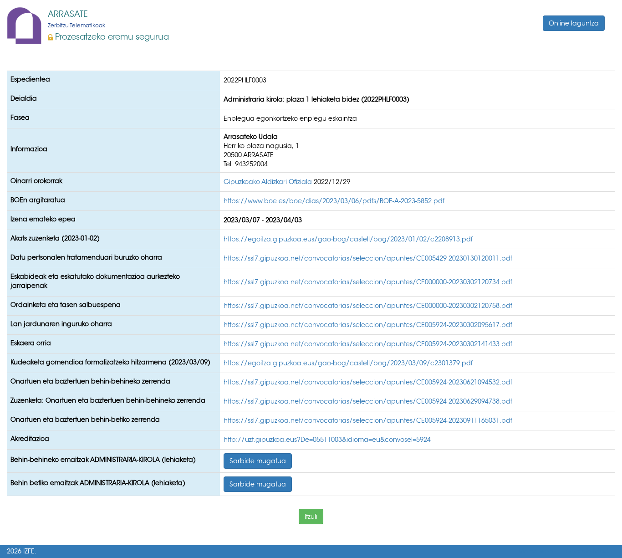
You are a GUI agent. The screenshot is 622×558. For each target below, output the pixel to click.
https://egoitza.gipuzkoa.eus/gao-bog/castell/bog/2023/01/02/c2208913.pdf (348, 239)
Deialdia (23, 98)
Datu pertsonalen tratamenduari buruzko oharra (86, 257)
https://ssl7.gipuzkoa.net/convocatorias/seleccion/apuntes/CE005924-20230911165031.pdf (368, 420)
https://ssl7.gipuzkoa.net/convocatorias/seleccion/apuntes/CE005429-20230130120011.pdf (368, 258)
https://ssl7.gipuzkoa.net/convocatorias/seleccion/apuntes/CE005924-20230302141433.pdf (368, 344)
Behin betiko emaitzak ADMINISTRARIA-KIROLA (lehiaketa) (97, 483)
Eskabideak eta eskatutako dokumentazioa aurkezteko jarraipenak (95, 281)
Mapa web (535, 551)
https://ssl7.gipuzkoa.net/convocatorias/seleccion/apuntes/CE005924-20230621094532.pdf (368, 382)
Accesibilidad (587, 551)
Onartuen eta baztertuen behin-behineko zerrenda (90, 381)
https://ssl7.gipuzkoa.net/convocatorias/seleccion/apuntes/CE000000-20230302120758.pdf (368, 306)
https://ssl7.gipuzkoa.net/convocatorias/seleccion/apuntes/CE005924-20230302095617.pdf (368, 325)
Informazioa (28, 149)
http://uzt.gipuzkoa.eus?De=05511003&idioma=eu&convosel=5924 (327, 439)
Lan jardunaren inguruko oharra (61, 324)
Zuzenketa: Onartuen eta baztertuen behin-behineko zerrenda (107, 400)
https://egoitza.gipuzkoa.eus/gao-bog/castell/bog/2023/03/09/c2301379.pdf (348, 363)
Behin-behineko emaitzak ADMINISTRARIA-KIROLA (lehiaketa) (103, 460)
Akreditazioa (29, 439)
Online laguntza (574, 23)
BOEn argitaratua (37, 200)
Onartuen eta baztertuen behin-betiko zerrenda (85, 419)
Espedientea (30, 79)
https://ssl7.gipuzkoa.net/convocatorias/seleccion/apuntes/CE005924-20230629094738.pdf (368, 401)
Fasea (20, 117)
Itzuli (311, 516)
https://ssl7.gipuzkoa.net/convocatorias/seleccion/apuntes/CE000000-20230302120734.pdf (368, 282)
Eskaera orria (30, 343)
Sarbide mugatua (257, 461)
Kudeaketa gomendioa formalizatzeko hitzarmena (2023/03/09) (110, 362)
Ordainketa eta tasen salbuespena (65, 305)
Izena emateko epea (43, 219)
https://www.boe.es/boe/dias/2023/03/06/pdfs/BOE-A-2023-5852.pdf (334, 201)
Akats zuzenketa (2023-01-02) (55, 238)
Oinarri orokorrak (36, 181)
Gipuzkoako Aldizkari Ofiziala (269, 182)
